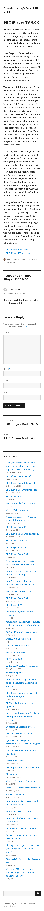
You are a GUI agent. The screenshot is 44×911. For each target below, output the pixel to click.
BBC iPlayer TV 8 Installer (19, 250)
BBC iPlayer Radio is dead (18, 476)
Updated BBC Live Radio (17, 645)
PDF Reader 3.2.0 (14, 659)
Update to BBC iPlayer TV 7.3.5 (20, 727)
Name (6, 369)
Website (7, 393)
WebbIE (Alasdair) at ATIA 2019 (20, 503)
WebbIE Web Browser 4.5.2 (18, 591)
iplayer (12, 262)
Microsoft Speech (14, 672)
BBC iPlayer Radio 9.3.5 (17, 554)
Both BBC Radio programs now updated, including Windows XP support (21, 682)
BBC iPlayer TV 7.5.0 (15, 605)
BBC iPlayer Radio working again (22, 534)
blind (38, 259)
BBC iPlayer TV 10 (14, 496)
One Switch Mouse (15, 760)
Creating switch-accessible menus (23, 767)
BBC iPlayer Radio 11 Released (20, 483)
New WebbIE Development (18, 811)
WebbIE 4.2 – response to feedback (23, 788)
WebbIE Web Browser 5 (17, 510)
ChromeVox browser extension (21, 828)
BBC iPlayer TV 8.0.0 (16, 547)
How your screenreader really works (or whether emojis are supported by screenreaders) (20, 466)
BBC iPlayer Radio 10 (16, 527)
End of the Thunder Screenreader (22, 666)
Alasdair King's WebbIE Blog (14, 904)
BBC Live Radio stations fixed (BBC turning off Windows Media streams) (23, 716)
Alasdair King (12, 259)
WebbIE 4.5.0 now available (19, 733)
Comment (9, 332)
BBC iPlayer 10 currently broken (21, 490)
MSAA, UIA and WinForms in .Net (22, 632)
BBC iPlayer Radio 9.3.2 (17, 598)
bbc (7, 262)
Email (6, 381)
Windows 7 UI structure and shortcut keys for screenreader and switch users (21, 872)
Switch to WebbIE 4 (15, 794)
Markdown (11, 774)
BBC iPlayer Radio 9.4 (16, 540)
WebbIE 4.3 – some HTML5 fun (21, 781)
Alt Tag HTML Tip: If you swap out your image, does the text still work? (23, 848)
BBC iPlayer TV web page (18, 253)
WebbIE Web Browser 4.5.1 (18, 639)
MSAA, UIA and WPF (15, 652)
